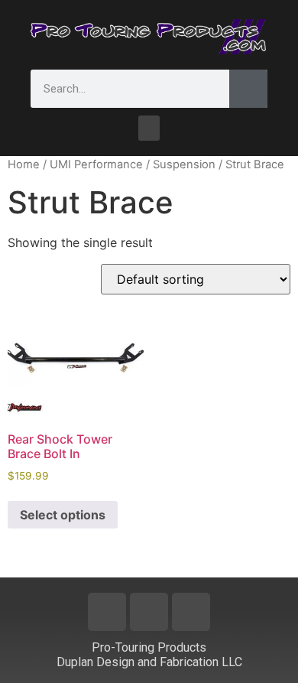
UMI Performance (96, 164)
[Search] (248, 89)
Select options (62, 514)
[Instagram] (191, 612)
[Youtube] (149, 612)
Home (24, 164)
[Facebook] (107, 612)
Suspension (184, 164)
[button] (149, 128)
